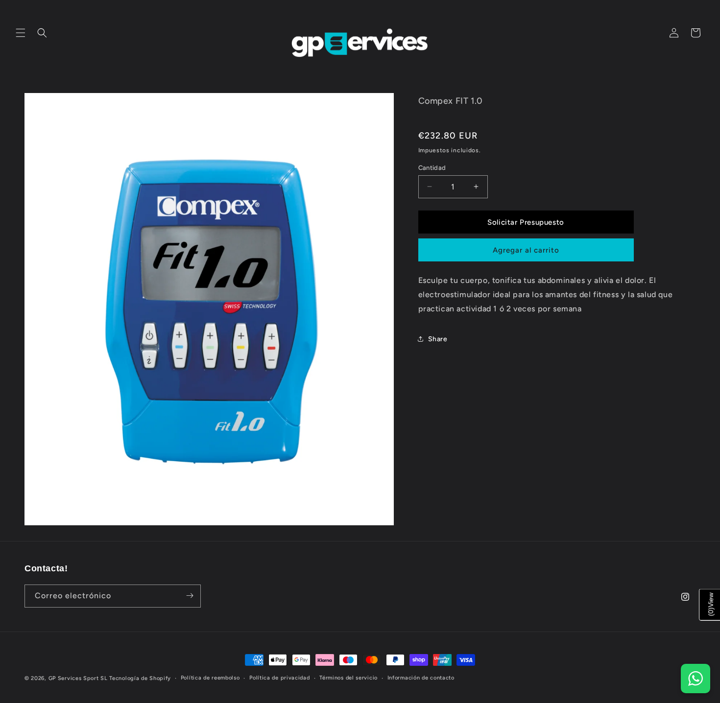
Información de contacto (421, 678)
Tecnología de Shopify (140, 678)
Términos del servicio (348, 678)
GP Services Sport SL (78, 678)
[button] (20, 33)
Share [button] (438, 339)
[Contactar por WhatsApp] (695, 678)
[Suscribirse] (189, 595)
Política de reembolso (210, 678)
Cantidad (432, 167)
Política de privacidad (279, 678)
